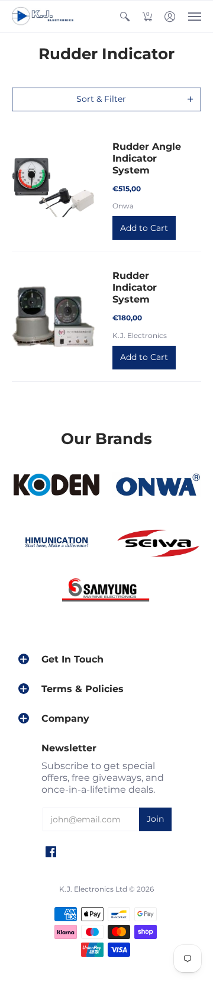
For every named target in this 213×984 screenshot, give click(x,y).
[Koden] (56, 485)
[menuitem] (125, 16)
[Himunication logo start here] (56, 544)
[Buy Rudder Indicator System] (53, 316)
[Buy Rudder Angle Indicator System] (53, 187)
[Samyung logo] (106, 592)
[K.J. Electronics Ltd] (44, 16)
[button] (125, 16)
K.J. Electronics (139, 335)
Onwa (123, 205)
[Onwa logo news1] (156, 485)
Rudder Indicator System (134, 287)
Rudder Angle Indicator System (146, 158)
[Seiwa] (156, 544)
